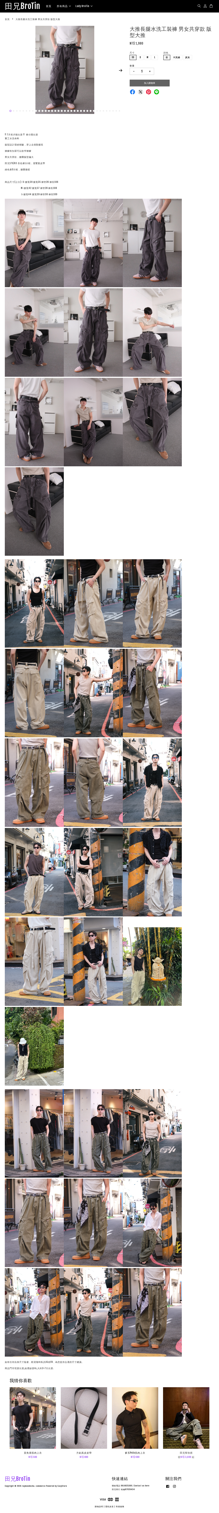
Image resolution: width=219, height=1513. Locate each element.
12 (46, 111)
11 (42, 111)
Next (121, 71)
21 (75, 111)
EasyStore (62, 1486)
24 (84, 111)
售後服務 (120, 1506)
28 (97, 111)
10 (39, 111)
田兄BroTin (22, 6)
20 (71, 111)
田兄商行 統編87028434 (123, 1489)
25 (87, 111)
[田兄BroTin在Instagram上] (174, 1488)
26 (91, 111)
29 (100, 111)
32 (110, 111)
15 (55, 111)
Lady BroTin (82, 6)
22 (78, 111)
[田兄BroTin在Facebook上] (167, 1488)
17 (62, 111)
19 (68, 111)
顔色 (166, 52)
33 (113, 111)
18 (65, 111)
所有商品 (62, 6)
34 (116, 111)
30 (103, 111)
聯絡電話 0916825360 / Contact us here (130, 1485)
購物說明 (99, 1506)
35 (119, 111)
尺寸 (132, 52)
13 (49, 111)
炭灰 (187, 57)
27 (94, 111)
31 (107, 111)
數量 (132, 65)
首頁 (48, 6)
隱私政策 (109, 1506)
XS (133, 57)
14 (52, 111)
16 (58, 111)
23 (81, 111)
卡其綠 (176, 57)
